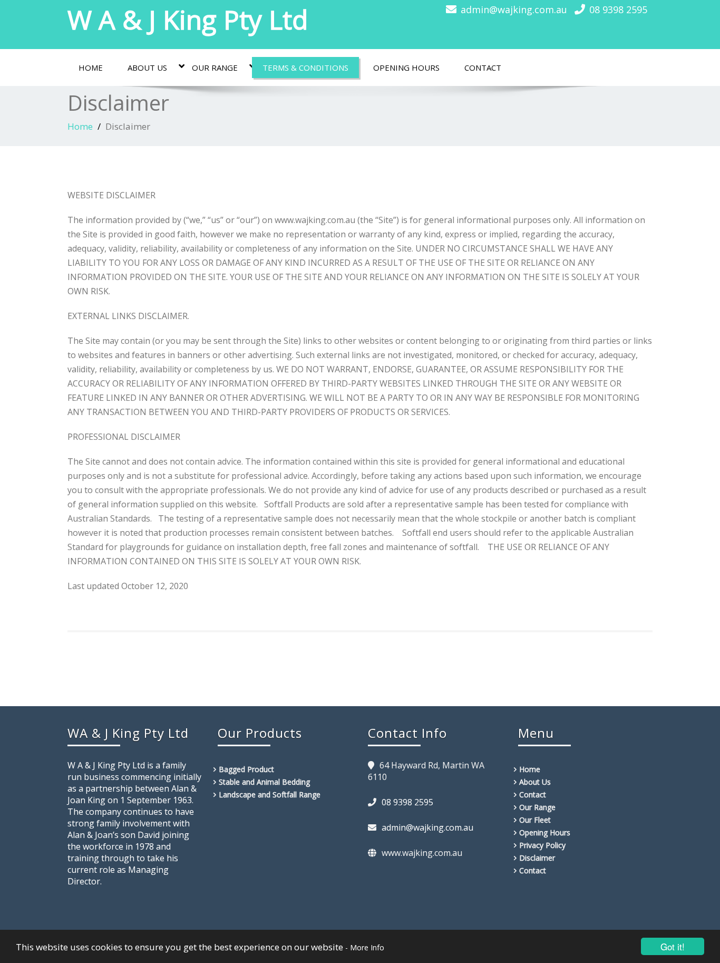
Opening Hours (406, 67)
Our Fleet (535, 820)
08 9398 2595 (618, 9)
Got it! (672, 946)
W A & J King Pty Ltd (187, 19)
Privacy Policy (542, 845)
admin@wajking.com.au (514, 9)
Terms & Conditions (305, 67)
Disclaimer (537, 858)
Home (91, 67)
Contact (482, 67)
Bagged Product (246, 769)
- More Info (364, 947)
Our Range (215, 67)
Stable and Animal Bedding (264, 782)
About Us (147, 67)
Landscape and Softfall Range (269, 794)
